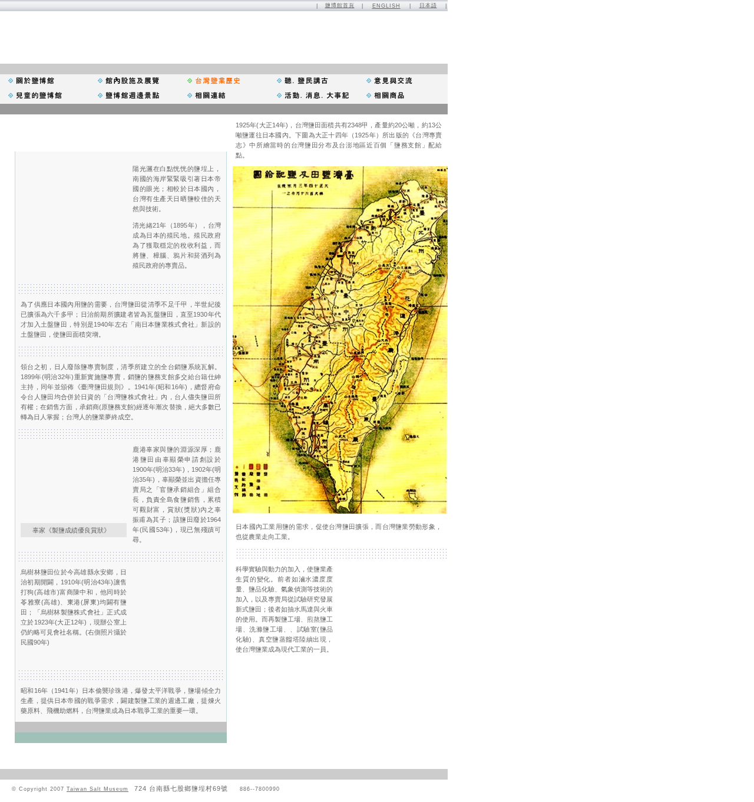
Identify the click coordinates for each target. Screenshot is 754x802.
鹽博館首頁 (340, 5)
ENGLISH (386, 6)
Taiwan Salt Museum (97, 789)
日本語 (428, 5)
